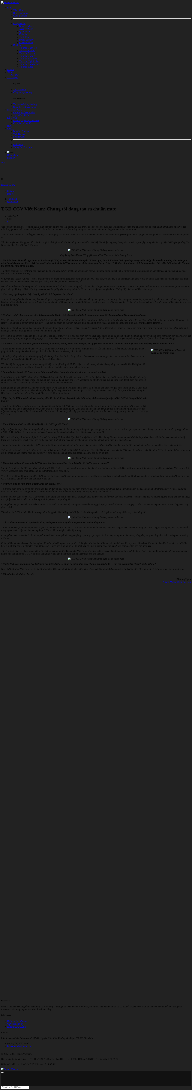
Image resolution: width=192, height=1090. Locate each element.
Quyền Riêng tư (14, 1023)
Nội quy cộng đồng (16, 1026)
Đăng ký (11, 157)
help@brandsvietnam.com (19, 1046)
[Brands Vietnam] (10, 2)
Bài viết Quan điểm (8, 185)
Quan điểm (12, 201)
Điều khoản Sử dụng (17, 1021)
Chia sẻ (10, 191)
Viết (3, 163)
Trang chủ (12, 199)
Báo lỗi (10, 193)
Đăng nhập (12, 155)
